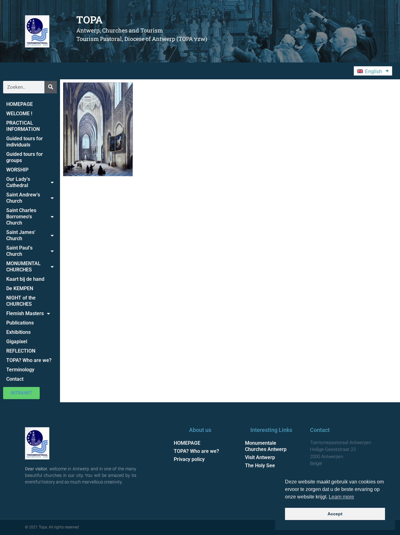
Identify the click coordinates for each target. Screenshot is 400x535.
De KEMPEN (19, 288)
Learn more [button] (341, 496)
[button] (373, 71)
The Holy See (260, 465)
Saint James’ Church (21, 235)
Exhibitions (18, 332)
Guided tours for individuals (24, 142)
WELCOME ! (19, 113)
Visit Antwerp (260, 457)
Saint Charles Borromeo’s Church (21, 216)
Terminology (20, 370)
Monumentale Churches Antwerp (266, 446)
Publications (20, 323)
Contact (14, 379)
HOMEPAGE (19, 104)
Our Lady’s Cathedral (18, 182)
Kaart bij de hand (25, 279)
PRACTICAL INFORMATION (23, 126)
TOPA (89, 19)
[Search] (50, 87)
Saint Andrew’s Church (23, 198)
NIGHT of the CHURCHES (21, 301)
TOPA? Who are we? (29, 360)
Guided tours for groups (24, 157)
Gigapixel (16, 341)
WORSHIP (17, 170)
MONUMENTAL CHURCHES (23, 266)
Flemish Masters (25, 313)
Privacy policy (189, 459)
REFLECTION (20, 351)
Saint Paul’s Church (19, 251)
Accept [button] (335, 513)
